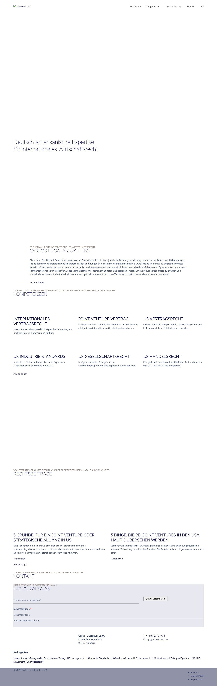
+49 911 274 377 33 (155, 635)
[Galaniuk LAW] (22, 6)
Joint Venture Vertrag (103, 319)
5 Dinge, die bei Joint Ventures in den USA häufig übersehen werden (155, 537)
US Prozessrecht (35, 661)
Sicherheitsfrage (22, 608)
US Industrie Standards (39, 356)
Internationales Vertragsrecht (31, 321)
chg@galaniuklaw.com (157, 639)
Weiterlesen (19, 558)
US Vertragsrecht (163, 319)
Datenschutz (197, 676)
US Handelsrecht (162, 356)
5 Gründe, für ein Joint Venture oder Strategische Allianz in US (54, 537)
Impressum (196, 679)
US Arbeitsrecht (161, 658)
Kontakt (195, 672)
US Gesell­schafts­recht (104, 356)
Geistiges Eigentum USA (182, 658)
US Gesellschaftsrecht (122, 658)
